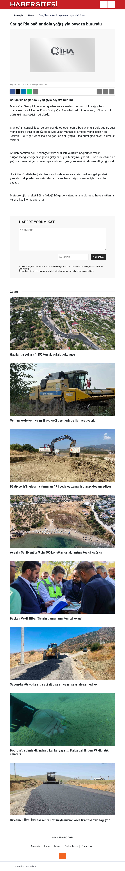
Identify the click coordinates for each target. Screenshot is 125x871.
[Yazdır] (35, 91)
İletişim (57, 846)
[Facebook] (12, 91)
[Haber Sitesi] (34, 4)
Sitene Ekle (87, 846)
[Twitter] (18, 91)
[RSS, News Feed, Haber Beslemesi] (62, 856)
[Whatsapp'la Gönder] (29, 91)
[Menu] (111, 5)
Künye (47, 846)
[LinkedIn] (23, 91)
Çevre (31, 15)
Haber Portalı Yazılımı (25, 866)
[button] (99, 91)
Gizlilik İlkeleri (71, 846)
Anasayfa (18, 15)
